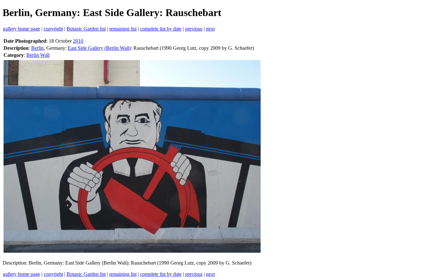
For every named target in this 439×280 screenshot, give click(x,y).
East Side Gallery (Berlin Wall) (99, 48)
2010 (78, 41)
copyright (53, 28)
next (210, 28)
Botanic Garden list (86, 28)
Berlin (37, 48)
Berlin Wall (37, 55)
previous (193, 28)
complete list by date (161, 28)
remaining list (123, 28)
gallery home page (21, 28)
